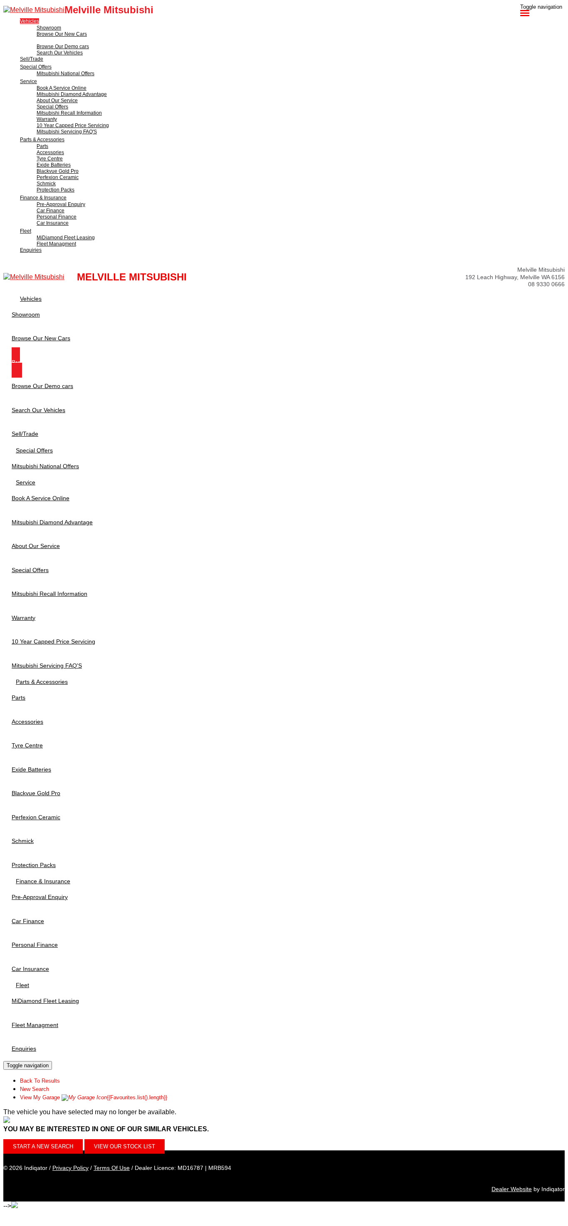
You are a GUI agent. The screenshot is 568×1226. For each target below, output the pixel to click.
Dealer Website (511, 1189)
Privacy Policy (70, 1168)
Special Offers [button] (36, 67)
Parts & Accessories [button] (42, 140)
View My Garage (93, 1097)
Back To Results (40, 1081)
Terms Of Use (112, 1168)
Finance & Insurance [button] (43, 198)
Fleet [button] (25, 231)
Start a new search (43, 1146)
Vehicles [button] (29, 21)
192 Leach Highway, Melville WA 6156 (515, 277)
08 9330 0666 (546, 284)
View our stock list (124, 1146)
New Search (34, 1089)
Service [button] (28, 81)
